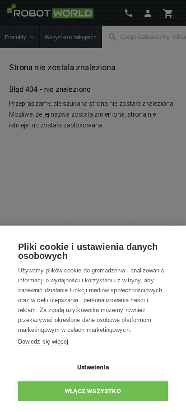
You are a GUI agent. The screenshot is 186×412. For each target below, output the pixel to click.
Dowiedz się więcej (43, 341)
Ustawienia (93, 367)
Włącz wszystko (93, 390)
